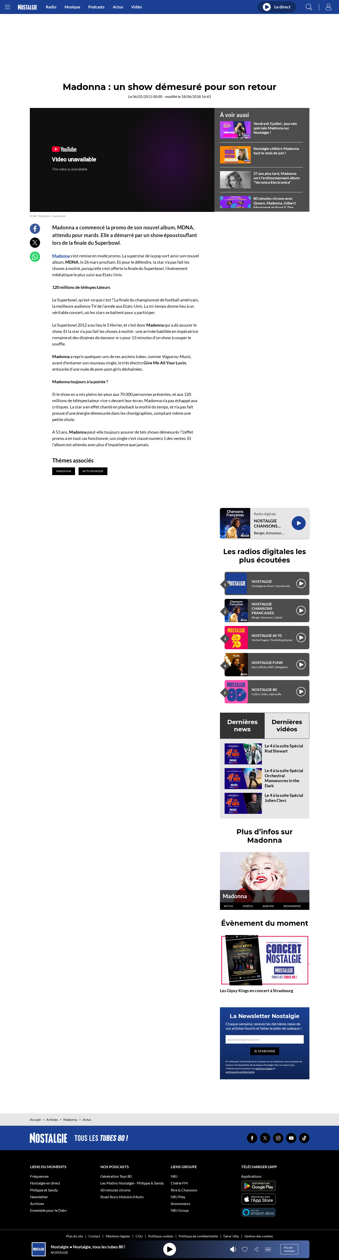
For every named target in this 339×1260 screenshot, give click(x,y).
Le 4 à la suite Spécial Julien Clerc (284, 798)
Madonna (61, 255)
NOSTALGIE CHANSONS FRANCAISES (267, 523)
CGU (139, 1236)
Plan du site (74, 1236)
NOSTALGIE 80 (264, 689)
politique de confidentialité (240, 1071)
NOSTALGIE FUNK (267, 662)
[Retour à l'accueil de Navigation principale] (27, 7)
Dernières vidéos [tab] (287, 725)
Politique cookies (160, 1236)
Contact (94, 1236)
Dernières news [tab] (242, 725)
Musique (72, 7)
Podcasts (96, 7)
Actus (118, 7)
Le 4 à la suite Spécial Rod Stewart (284, 748)
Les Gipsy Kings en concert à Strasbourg (256, 990)
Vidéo (136, 7)
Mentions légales (118, 1236)
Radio (51, 7)
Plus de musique (289, 1249)
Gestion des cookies (258, 1236)
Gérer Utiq (231, 1236)
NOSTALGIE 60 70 (267, 635)
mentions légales (264, 1068)
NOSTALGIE (262, 581)
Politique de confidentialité (198, 1236)
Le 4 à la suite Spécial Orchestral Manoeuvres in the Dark (284, 778)
